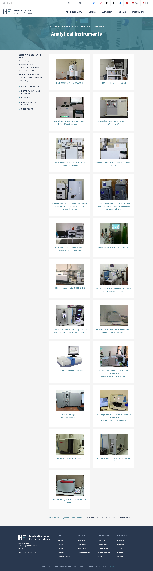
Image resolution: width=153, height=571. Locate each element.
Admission (81, 540)
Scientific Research (84, 552)
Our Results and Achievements (29, 74)
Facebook (120, 540)
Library (60, 548)
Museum (61, 552)
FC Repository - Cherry (26, 81)
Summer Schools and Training (28, 71)
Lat (146, 3)
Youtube (120, 557)
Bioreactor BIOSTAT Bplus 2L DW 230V (113, 247)
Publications (82, 544)
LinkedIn (120, 552)
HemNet (60, 544)
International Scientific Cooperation (30, 77)
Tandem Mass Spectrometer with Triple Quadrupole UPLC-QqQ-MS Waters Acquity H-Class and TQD (113, 206)
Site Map (100, 557)
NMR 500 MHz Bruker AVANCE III (69, 83)
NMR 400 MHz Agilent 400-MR (113, 83)
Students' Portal (103, 548)
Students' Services (64, 557)
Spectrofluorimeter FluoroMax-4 (69, 370)
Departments (82, 548)
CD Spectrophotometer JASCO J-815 (70, 288)
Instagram (120, 544)
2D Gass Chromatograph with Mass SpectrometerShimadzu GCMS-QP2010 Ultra (113, 373)
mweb (112, 566)
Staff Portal (101, 540)
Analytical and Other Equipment (29, 67)
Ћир (136, 3)
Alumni (60, 540)
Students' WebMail (104, 552)
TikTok (119, 548)
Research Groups (24, 61)
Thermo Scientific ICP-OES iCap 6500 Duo (69, 458)
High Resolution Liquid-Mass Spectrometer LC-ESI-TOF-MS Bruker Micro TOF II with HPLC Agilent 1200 (70, 206)
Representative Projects (26, 64)
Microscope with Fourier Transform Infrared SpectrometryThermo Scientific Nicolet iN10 (114, 417)
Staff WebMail (102, 544)
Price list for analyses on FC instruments (65, 518)
